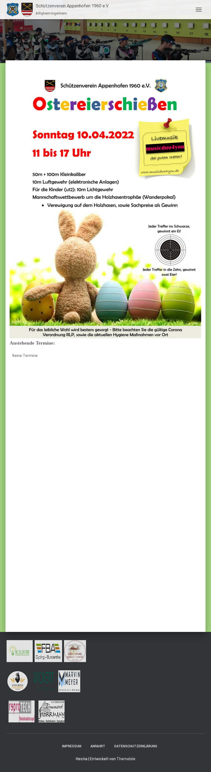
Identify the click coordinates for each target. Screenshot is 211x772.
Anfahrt (97, 746)
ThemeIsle (125, 759)
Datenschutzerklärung (135, 746)
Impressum (71, 746)
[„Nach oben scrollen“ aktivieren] (200, 761)
